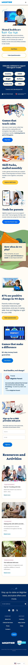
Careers (7, 629)
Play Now (7, 140)
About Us (8, 619)
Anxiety (8, 74)
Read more (7, 495)
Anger (8, 79)
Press (7, 626)
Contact (21, 619)
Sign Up (7, 444)
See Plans (14, 49)
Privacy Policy (4, 649)
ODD (20, 84)
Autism (20, 79)
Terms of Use (9, 649)
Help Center (21, 622)
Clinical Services (8, 622)
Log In (14, 634)
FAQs (21, 626)
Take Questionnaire (14, 55)
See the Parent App (11, 222)
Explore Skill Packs (10, 182)
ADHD (20, 74)
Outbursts (8, 84)
